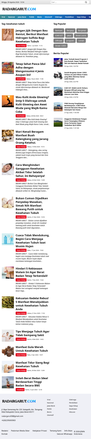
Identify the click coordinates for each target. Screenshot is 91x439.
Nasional (11, 17)
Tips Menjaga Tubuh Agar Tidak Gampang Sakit (32, 333)
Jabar (69, 35)
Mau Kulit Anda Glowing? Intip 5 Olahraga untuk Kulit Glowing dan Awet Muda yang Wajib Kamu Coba (32, 104)
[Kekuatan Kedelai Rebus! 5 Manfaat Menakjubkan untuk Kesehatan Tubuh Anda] (8, 302)
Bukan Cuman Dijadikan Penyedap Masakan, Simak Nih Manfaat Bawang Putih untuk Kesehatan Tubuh (32, 205)
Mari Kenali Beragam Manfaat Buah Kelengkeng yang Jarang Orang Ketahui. (32, 137)
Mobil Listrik (81, 35)
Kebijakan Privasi (40, 431)
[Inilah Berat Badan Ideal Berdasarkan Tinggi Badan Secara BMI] (8, 382)
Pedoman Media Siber (20, 431)
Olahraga (58, 17)
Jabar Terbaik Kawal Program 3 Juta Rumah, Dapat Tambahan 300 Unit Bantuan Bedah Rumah (76, 61)
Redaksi (5, 431)
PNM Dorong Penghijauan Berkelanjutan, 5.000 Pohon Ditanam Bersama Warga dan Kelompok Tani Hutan (75, 106)
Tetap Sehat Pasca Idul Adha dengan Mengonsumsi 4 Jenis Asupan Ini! (30, 69)
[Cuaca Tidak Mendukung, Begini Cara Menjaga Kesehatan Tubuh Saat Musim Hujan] (8, 239)
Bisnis (39, 17)
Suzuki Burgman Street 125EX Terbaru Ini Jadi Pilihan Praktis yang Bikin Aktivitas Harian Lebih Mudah (75, 75)
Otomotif (48, 17)
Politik (31, 17)
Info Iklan (68, 431)
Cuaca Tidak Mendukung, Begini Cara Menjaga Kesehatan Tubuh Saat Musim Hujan (32, 240)
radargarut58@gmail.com (12, 416)
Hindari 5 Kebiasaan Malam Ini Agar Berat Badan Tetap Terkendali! (32, 272)
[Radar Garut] (19, 9)
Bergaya (70, 30)
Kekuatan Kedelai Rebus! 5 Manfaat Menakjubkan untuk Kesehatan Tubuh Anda (32, 303)
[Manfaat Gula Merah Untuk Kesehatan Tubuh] (8, 351)
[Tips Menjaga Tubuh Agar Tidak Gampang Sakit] (8, 336)
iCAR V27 (59, 35)
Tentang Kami (55, 431)
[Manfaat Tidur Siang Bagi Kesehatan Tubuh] (8, 367)
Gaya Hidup (81, 17)
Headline (20, 390)
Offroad (58, 40)
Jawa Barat (22, 17)
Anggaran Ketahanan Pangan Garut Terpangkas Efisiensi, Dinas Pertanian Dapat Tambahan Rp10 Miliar (75, 122)
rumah (81, 40)
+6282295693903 (9, 420)
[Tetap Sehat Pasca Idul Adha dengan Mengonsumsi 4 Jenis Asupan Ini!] (8, 68)
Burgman (82, 30)
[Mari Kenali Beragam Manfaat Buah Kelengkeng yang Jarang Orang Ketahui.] (8, 136)
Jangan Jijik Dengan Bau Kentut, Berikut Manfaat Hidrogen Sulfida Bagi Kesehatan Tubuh (32, 36)
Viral (3, 17)
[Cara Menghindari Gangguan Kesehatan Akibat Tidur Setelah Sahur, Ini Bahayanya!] (8, 169)
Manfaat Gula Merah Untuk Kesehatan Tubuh (32, 348)
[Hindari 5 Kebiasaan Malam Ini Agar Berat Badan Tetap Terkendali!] (8, 273)
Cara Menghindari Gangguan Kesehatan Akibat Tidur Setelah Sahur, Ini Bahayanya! (30, 170)
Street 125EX (60, 46)
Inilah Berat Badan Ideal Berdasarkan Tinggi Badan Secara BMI (32, 381)
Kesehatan (21, 79)
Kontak (5, 434)
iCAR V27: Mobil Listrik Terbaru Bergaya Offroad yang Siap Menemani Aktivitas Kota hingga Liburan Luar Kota (76, 91)
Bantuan (58, 30)
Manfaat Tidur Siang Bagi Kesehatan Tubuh (32, 364)
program (70, 40)
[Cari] (86, 2)
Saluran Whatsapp (64, 434)
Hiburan (72, 412)
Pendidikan (69, 17)
